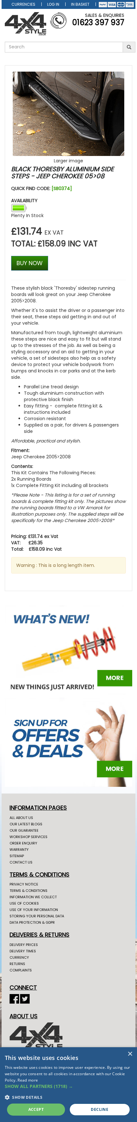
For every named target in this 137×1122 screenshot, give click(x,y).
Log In (53, 4)
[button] (68, 1086)
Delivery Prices (24, 944)
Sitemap (17, 855)
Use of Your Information (34, 909)
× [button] (129, 1054)
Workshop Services (28, 836)
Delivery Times (23, 951)
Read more (28, 1080)
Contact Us (21, 862)
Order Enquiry (23, 843)
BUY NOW (30, 263)
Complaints (21, 970)
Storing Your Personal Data (37, 916)
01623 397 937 (98, 22)
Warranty (19, 849)
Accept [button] (36, 1109)
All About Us (21, 817)
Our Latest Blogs (26, 824)
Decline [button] (99, 1109)
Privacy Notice (24, 884)
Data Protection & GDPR (32, 922)
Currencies (23, 4)
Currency (19, 957)
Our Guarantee (24, 830)
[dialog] (68, 1084)
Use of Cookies (24, 903)
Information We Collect (33, 897)
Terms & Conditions (28, 890)
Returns (17, 963)
